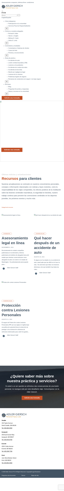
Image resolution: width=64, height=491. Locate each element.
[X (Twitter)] (3, 13)
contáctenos (30, 2)
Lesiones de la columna (15, 74)
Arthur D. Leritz (12, 40)
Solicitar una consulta (12, 150)
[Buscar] (18, 15)
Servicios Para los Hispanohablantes (19, 26)
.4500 (10, 463)
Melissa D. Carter (13, 38)
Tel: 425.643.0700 (7, 439)
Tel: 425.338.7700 (7, 451)
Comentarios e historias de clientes (18, 48)
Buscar (23, 475)
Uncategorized (6, 233)
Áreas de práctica (10, 58)
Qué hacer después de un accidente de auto (47, 245)
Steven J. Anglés (13, 36)
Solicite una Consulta (12, 98)
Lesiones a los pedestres (15, 65)
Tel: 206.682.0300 (7, 428)
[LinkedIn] (5, 13)
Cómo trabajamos (10, 21)
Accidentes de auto (14, 60)
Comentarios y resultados (12, 46)
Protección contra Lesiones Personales (16, 310)
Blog (9, 86)
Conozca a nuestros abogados (14, 31)
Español (8, 17)
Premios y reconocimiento (16, 52)
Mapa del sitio (35, 475)
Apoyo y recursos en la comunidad (18, 91)
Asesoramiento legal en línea (15, 240)
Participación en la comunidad (17, 23)
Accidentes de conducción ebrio (17, 67)
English (4, 17)
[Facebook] (2, 13)
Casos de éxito (12, 50)
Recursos (8, 84)
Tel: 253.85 (5, 463)
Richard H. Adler (13, 33)
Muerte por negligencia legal (16, 72)
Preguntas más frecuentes (9, 475)
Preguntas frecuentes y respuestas (18, 89)
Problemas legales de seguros (17, 76)
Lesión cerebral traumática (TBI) (17, 62)
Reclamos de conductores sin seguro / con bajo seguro (24, 79)
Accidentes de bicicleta (15, 69)
